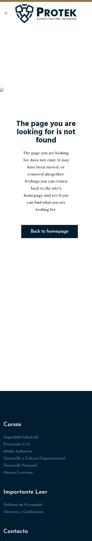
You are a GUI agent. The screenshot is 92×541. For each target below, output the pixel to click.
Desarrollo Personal (20, 466)
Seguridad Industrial (21, 437)
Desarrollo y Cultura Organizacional (34, 458)
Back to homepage (49, 231)
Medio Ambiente (18, 451)
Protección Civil (17, 444)
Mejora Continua (18, 473)
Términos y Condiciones (23, 512)
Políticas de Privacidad (23, 505)
